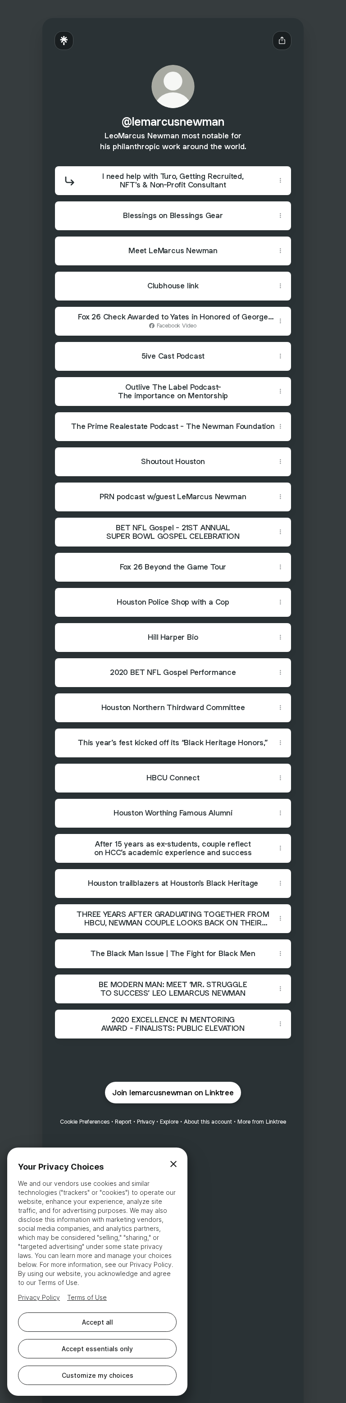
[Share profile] (282, 41)
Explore (169, 1121)
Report (123, 1121)
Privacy (146, 1121)
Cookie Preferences (84, 1121)
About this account (208, 1121)
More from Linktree (261, 1121)
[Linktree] (64, 41)
